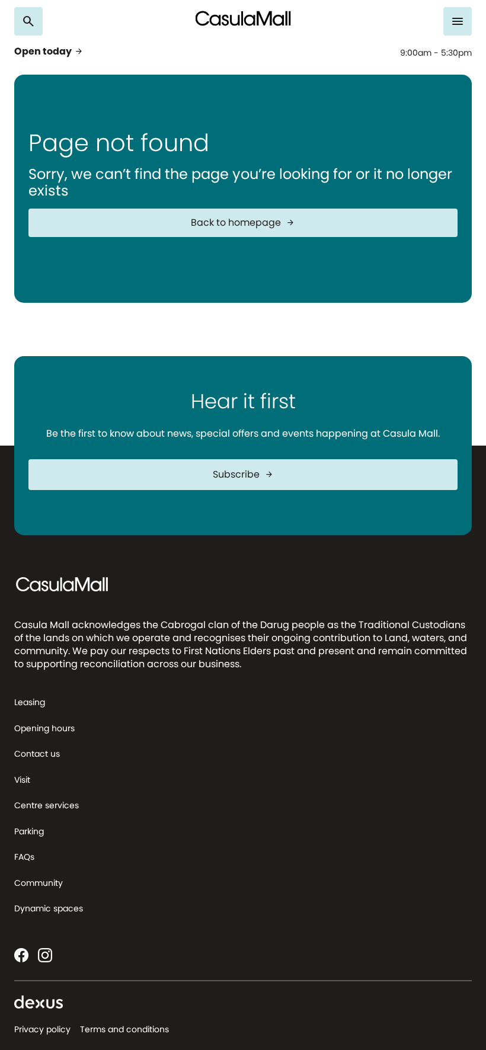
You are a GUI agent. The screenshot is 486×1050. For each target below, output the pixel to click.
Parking (29, 831)
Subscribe (243, 474)
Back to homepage (243, 222)
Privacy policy (42, 1029)
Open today (49, 51)
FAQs (24, 857)
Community (38, 883)
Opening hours (44, 728)
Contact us (37, 754)
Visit (22, 780)
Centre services (46, 805)
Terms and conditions (124, 1029)
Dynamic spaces (48, 908)
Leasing (29, 702)
